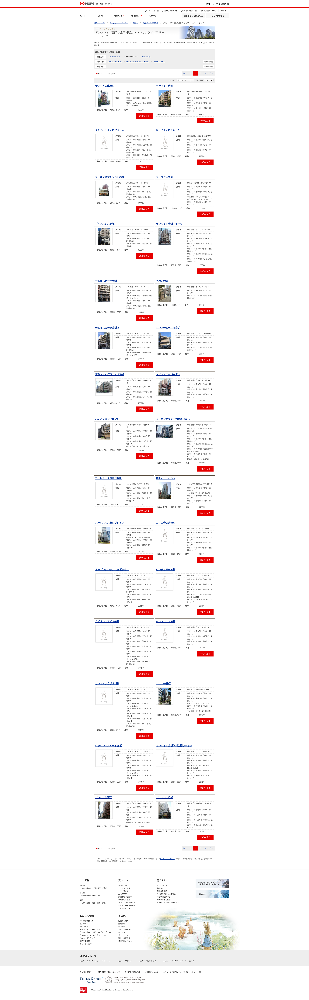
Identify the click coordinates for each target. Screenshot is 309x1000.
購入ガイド (84, 923)
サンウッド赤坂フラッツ (169, 223)
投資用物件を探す (125, 897)
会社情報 (135, 15)
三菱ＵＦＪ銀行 (124, 961)
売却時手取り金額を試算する (168, 902)
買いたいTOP (123, 885)
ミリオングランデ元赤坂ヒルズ (173, 418)
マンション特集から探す (127, 902)
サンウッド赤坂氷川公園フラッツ (174, 745)
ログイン (224, 10)
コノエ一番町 (163, 683)
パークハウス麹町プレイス (109, 522)
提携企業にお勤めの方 (193, 15)
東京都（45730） (115, 61)
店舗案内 (118, 15)
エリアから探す (114, 57)
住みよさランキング (87, 938)
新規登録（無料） (210, 10)
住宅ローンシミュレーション (91, 929)
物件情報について (151, 972)
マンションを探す (125, 888)
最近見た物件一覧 (190, 10)
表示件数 (201, 80)
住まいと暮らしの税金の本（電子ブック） (96, 932)
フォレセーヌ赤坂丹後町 (108, 478)
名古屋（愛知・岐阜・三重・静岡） (91, 894)
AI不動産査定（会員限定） (167, 894)
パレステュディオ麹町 (107, 418)
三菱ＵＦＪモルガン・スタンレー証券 (177, 961)
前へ (185, 73)
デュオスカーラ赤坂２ (107, 327)
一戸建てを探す (124, 891)
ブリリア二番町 (164, 176)
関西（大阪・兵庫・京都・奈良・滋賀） (93, 901)
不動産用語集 (85, 941)
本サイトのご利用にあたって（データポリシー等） (182, 972)
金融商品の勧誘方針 (132, 972)
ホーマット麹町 (164, 85)
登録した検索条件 (171, 10)
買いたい (83, 15)
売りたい (101, 15)
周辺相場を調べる (163, 897)
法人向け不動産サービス (127, 929)
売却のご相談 (162, 891)
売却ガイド (84, 926)
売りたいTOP (162, 885)
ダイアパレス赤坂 (105, 223)
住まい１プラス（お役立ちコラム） (93, 935)
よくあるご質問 (85, 943)
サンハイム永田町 (105, 85)
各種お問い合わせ (125, 941)
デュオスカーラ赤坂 (106, 280)
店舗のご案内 (123, 921)
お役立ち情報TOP (86, 921)
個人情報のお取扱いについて (109, 972)
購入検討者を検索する (165, 899)
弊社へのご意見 (124, 938)
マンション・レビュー (167, 859)
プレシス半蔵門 (103, 797)
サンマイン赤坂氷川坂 (107, 683)
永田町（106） (159, 61)
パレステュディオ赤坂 (168, 327)
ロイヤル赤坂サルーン (168, 129)
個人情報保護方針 (86, 972)
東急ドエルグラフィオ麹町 (109, 374)
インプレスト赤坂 (165, 621)
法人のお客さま (218, 15)
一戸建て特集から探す (126, 905)
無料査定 (160, 888)
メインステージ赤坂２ (168, 374)
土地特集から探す (125, 908)
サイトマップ (123, 935)
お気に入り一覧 (153, 10)
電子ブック (122, 932)
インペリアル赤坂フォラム (109, 129)
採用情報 (152, 15)
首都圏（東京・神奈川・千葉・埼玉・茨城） (94, 886)
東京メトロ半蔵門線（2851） (137, 61)
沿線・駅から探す (131, 57)
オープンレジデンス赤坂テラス (112, 569)
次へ (212, 73)
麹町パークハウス (165, 478)
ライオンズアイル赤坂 (107, 621)
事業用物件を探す (125, 899)
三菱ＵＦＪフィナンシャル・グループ (94, 961)
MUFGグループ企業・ (208, 883)
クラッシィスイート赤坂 (108, 745)
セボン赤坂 (162, 280)
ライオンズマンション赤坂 (109, 176)
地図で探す (146, 57)
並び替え (174, 80)
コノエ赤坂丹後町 (165, 522)
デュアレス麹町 (164, 797)
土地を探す (122, 894)
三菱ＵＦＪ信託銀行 (146, 961)
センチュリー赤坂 (165, 569)
